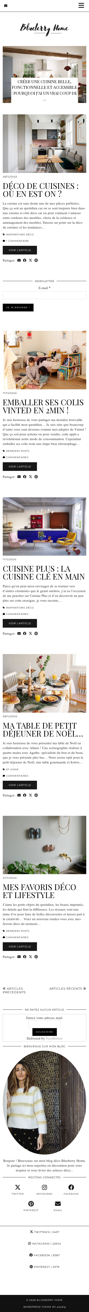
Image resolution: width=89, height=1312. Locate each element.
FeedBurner (54, 1038)
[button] (82, 6)
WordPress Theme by (44, 1306)
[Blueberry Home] (44, 23)
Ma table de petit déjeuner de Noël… (43, 729)
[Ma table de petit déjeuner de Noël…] (44, 683)
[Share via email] (19, 260)
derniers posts (17, 450)
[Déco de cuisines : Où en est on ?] (44, 143)
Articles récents (66, 988)
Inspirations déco (20, 234)
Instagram (46, 1243)
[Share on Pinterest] (36, 260)
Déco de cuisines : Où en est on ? (41, 189)
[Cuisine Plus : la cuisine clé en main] (44, 526)
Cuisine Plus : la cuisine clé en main (44, 572)
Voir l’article (20, 250)
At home (12, 769)
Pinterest (46, 1266)
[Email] (6, 6)
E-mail (45, 287)
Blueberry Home (50, 1300)
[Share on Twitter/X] (30, 260)
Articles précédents (14, 990)
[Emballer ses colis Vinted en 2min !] (44, 360)
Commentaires (17, 457)
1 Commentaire (17, 240)
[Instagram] (11, 1284)
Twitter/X (46, 1232)
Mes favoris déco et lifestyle (39, 890)
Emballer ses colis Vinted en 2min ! (43, 406)
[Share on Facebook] (25, 260)
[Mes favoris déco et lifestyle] (44, 845)
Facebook (46, 1255)
